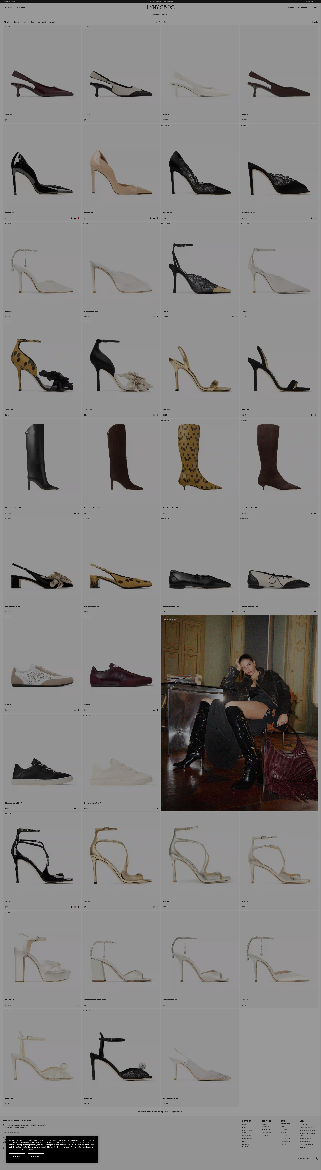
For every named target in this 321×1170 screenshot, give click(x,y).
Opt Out (17, 1157)
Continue (35, 1157)
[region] (52, 1149)
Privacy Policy (33, 1149)
